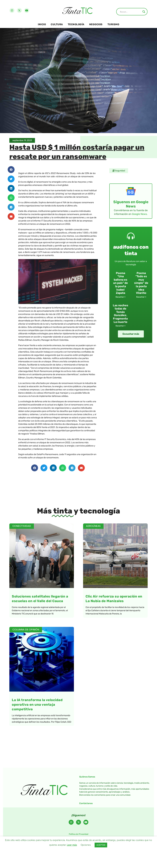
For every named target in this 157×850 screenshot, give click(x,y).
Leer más (72, 844)
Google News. (139, 214)
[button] (11, 169)
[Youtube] (26, 10)
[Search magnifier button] (144, 12)
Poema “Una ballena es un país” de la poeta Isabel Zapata (120, 283)
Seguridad (120, 170)
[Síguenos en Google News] (131, 191)
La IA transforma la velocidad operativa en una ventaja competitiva (37, 704)
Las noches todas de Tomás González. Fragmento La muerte (120, 314)
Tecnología (76, 24)
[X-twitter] (19, 10)
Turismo (113, 24)
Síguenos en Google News (130, 204)
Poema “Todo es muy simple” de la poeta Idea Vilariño (141, 283)
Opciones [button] (86, 844)
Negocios (96, 24)
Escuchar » (120, 297)
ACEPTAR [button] (100, 845)
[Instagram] (12, 10)
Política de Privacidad (78, 834)
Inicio (42, 24)
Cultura (57, 24)
